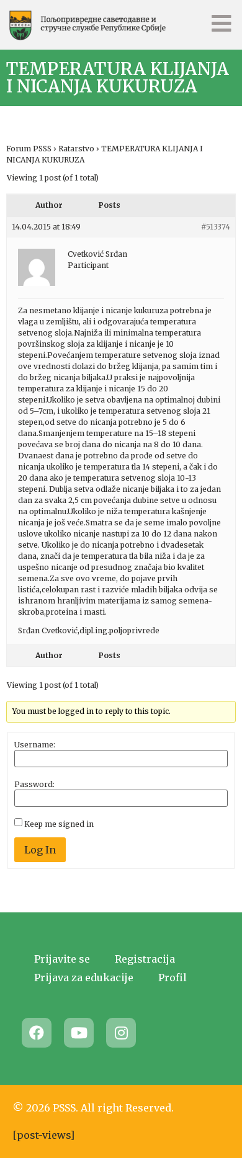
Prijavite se (62, 959)
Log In (40, 850)
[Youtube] (79, 1033)
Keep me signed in (59, 824)
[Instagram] (121, 1033)
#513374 (215, 226)
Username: (34, 745)
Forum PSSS (29, 148)
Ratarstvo (76, 148)
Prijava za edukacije (83, 977)
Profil (172, 977)
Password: (34, 784)
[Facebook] (37, 1033)
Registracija (145, 959)
